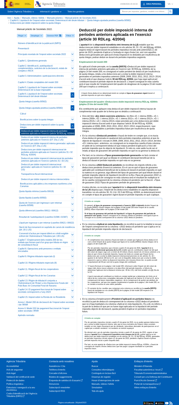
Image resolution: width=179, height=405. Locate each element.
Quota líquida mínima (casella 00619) (36, 191)
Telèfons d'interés (57, 370)
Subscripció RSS (57, 391)
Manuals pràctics (55, 18)
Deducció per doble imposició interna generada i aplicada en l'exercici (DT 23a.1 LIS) (48, 144)
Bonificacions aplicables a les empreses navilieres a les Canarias (46, 185)
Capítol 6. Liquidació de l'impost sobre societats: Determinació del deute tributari (47, 20)
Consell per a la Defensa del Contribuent (153, 377)
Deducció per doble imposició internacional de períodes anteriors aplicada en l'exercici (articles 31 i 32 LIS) (47, 159)
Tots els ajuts (98, 391)
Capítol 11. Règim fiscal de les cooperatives (38, 269)
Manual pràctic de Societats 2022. (81, 18)
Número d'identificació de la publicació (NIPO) (39, 43)
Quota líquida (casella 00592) (32, 198)
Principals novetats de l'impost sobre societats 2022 (42, 54)
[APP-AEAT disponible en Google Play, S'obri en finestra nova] (148, 403)
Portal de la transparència (146, 384)
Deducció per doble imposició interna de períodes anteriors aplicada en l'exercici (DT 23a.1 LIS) (44, 138)
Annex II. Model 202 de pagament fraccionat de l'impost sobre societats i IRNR (43, 309)
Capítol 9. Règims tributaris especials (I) (36, 256)
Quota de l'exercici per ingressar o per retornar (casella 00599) (40, 204)
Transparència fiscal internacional (36, 174)
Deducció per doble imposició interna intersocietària (45, 179)
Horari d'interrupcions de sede (106, 380)
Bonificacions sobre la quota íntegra (36, 119)
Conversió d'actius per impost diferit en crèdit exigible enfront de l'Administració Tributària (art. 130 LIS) (43, 234)
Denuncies (54, 384)
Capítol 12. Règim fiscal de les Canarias (36, 275)
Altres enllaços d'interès (145, 387)
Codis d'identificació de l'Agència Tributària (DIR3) (21, 394)
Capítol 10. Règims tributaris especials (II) (37, 263)
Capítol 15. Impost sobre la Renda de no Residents (41, 297)
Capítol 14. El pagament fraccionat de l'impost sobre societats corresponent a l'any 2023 (42, 290)
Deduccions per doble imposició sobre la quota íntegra (35, 23)
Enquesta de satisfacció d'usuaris (64, 380)
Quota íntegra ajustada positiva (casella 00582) (109, 20)
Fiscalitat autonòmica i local (147, 370)
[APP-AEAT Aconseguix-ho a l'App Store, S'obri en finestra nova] (159, 403)
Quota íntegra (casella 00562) (33, 101)
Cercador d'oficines (58, 373)
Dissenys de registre (101, 377)
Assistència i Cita (57, 366)
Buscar (95, 366)
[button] (170, 4)
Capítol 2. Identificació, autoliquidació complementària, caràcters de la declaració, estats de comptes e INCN (42, 68)
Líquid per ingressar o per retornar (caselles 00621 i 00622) (46, 223)
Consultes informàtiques (103, 370)
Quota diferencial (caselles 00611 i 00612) (38, 210)
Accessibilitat (12, 366)
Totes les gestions (75, 11)
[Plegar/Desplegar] (72, 54)
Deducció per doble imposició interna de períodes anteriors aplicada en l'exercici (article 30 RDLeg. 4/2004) (47, 132)
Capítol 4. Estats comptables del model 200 (38, 82)
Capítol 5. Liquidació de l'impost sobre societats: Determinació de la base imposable (40, 88)
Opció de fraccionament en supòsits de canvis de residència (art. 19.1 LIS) (47, 228)
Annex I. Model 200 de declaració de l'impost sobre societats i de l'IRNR (46, 303)
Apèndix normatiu (26, 315)
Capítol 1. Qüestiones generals (32, 61)
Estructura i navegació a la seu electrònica (20, 388)
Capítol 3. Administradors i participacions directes (41, 76)
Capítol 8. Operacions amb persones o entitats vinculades (39, 250)
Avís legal (11, 373)
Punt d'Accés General (144, 380)
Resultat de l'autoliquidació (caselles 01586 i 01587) (43, 217)
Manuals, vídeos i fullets (33, 18)
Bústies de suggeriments (60, 377)
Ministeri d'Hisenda (143, 366)
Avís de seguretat (14, 370)
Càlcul (23, 114)
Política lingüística (14, 384)
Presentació (23, 48)
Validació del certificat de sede (20, 377)
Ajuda (16, 18)
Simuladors (97, 387)
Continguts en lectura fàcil (104, 373)
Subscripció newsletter (59, 387)
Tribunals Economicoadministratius (150, 373)
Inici (9, 18)
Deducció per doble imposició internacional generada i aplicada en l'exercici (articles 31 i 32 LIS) (43, 167)
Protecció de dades (15, 380)
